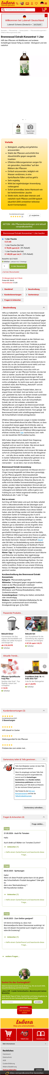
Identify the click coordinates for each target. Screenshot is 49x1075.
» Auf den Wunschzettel (10, 272)
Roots (40, 540)
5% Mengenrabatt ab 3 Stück (12, 278)
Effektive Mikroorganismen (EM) (11, 32)
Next (45, 666)
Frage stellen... (38, 824)
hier (22, 432)
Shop (8, 1039)
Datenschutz (7, 1057)
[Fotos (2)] (18, 129)
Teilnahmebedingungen (23, 796)
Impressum (7, 1054)
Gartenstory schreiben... (34, 808)
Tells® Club (24, 1039)
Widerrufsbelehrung (10, 1067)
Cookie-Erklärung (9, 1063)
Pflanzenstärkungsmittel (38, 30)
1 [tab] (23, 119)
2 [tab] (25, 119)
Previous (4, 666)
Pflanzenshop (13, 30)
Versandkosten (7, 283)
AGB (4, 1060)
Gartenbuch (40, 1039)
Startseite (4, 30)
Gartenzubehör (23, 30)
